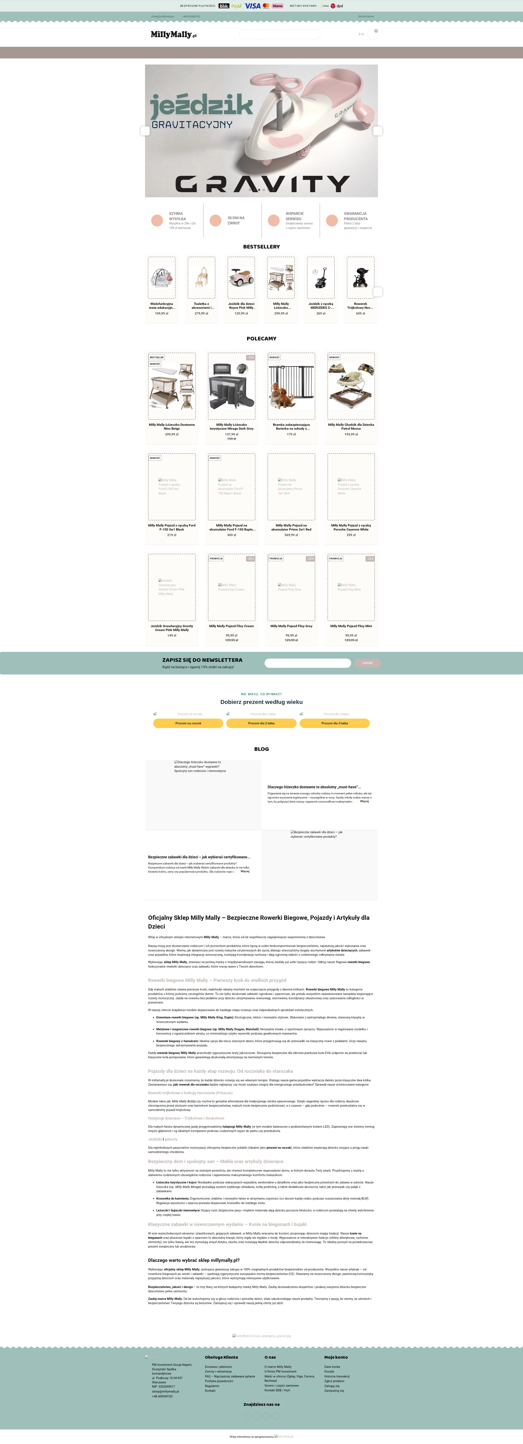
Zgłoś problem (334, 1381)
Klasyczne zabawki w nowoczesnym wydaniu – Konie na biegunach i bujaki (227, 1224)
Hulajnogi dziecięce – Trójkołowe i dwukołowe (186, 1118)
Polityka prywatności (219, 1381)
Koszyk (329, 1371)
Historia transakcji (337, 1376)
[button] (232, 1358)
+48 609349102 (191, 16)
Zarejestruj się (334, 1391)
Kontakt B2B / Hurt (277, 1390)
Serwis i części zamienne (282, 1385)
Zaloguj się (332, 1386)
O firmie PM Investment (280, 1371)
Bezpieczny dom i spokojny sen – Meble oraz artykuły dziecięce (215, 1161)
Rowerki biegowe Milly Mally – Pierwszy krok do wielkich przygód (217, 980)
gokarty (171, 1139)
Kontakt (210, 1391)
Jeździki (155, 1139)
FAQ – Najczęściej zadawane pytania (230, 1376)
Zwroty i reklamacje (218, 1371)
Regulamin (212, 1386)
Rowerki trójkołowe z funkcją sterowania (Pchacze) (190, 1093)
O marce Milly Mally (278, 1367)
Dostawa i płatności (218, 1367)
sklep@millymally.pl (162, 16)
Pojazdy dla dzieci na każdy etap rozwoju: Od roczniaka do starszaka (220, 1071)
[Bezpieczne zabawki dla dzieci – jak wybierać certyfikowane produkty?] (320, 865)
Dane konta (332, 1367)
